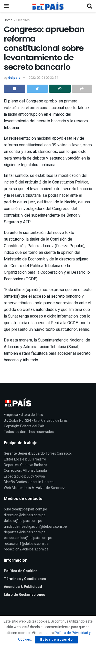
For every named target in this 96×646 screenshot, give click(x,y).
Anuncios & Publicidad (23, 586)
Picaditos (23, 20)
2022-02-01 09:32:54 (43, 77)
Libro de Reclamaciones (24, 594)
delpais (14, 77)
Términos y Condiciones (25, 579)
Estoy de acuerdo (56, 639)
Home (8, 20)
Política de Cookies (20, 571)
